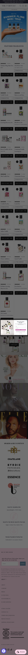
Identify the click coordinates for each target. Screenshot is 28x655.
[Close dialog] (26, 320)
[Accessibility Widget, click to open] (3, 650)
